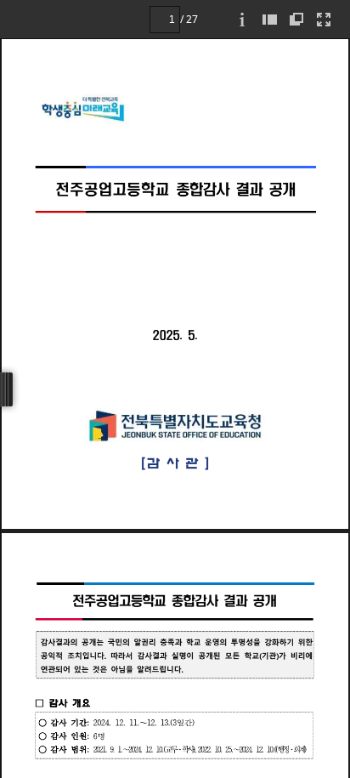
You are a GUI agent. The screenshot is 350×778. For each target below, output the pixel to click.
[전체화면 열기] (323, 19)
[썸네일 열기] (269, 19)
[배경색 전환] (296, 19)
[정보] (242, 19)
